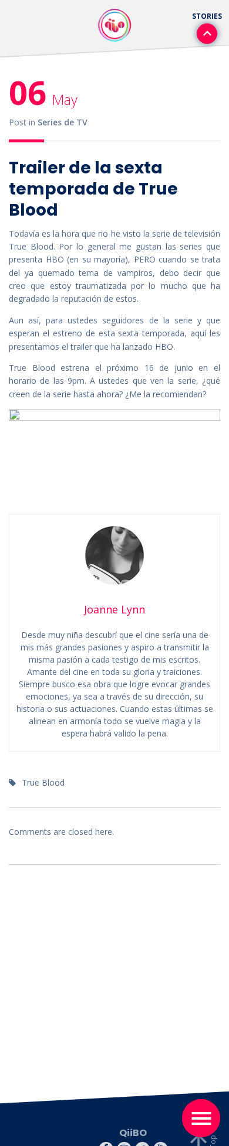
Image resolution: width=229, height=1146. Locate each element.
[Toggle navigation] (201, 1118)
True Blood (43, 782)
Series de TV (62, 122)
